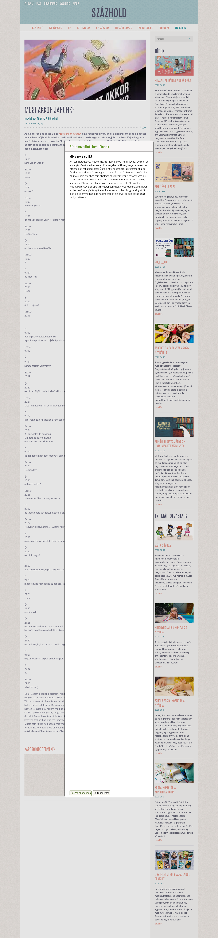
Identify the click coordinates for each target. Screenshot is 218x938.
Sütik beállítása (101, 793)
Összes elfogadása (81, 793)
